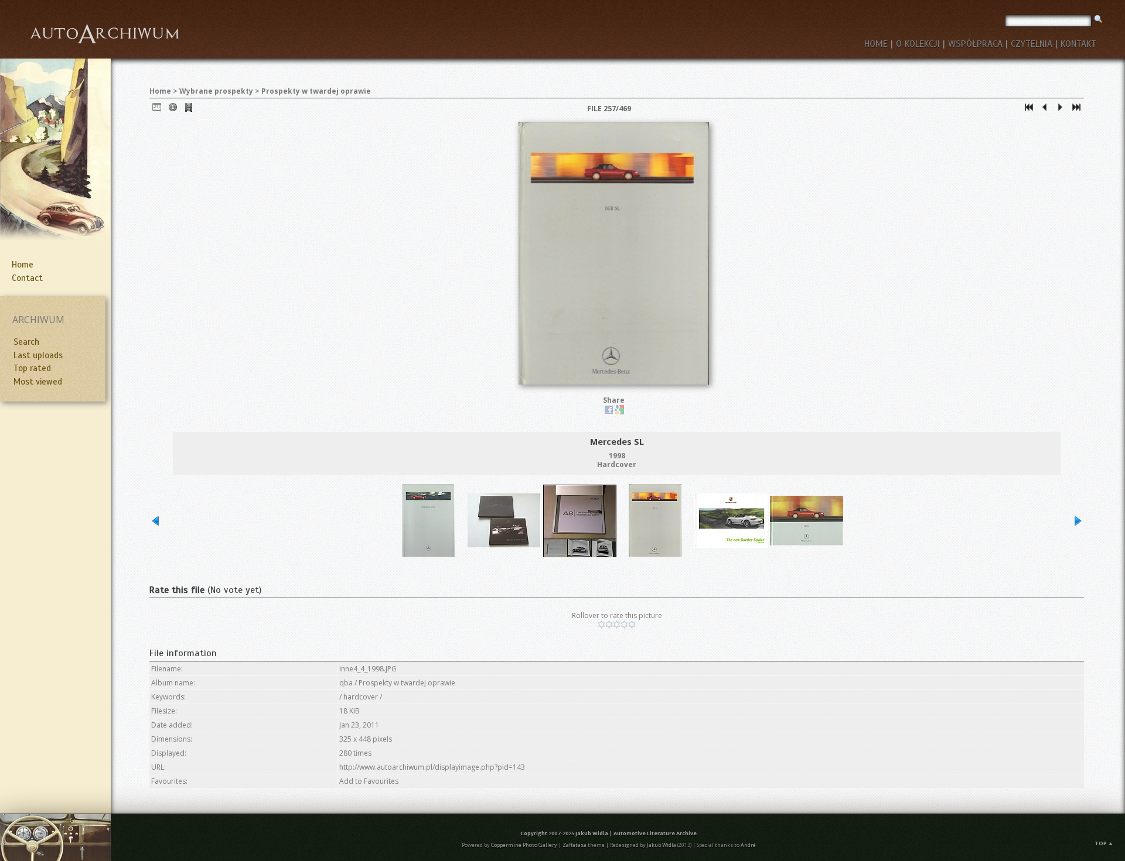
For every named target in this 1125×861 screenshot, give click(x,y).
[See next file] (1060, 109)
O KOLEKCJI (918, 44)
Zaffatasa (574, 845)
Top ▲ (1104, 843)
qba (346, 683)
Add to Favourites (368, 781)
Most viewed (37, 381)
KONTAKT (1078, 44)
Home (22, 264)
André (748, 845)
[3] (617, 624)
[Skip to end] (1076, 109)
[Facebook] (608, 412)
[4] (624, 624)
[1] (601, 624)
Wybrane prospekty (216, 91)
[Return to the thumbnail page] (157, 109)
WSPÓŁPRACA (975, 44)
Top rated (32, 368)
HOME (876, 44)
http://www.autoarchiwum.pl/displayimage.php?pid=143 (432, 767)
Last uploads (38, 355)
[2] (609, 624)
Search (26, 342)
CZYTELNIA (1031, 44)
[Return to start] (1029, 109)
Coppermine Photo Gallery (524, 845)
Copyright (533, 833)
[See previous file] (1044, 109)
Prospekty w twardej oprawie (316, 91)
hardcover (360, 697)
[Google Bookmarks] (619, 412)
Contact (27, 278)
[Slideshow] (188, 109)
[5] (632, 624)
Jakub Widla (591, 833)
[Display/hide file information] (172, 109)
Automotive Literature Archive (655, 833)
